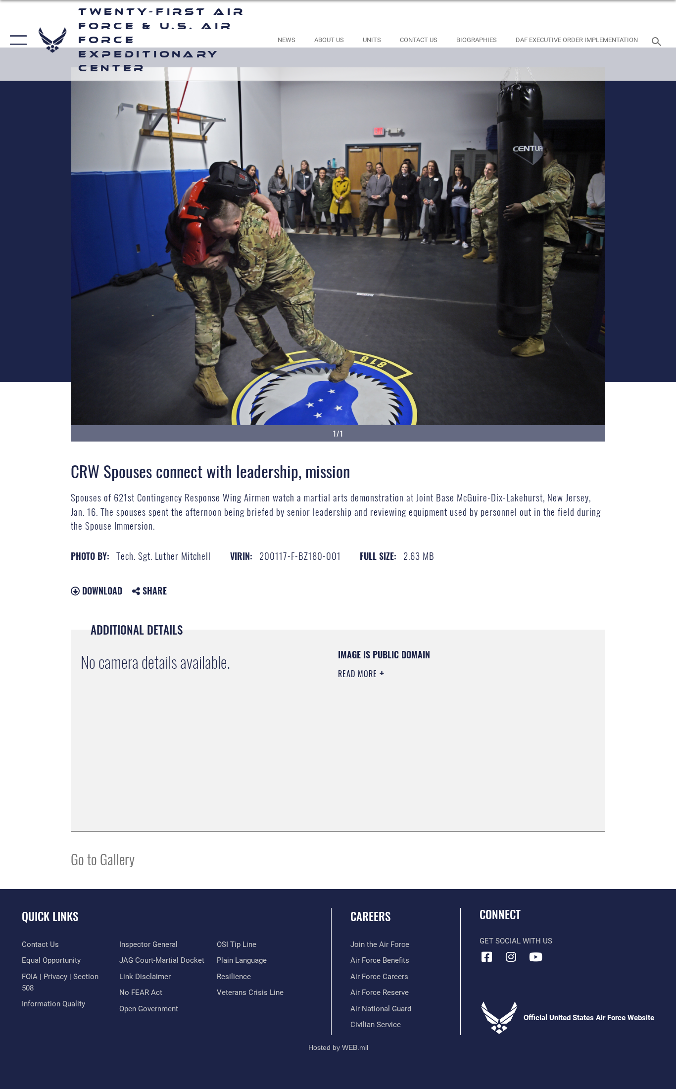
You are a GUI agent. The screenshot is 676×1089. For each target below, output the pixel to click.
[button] (16, 40)
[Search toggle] (658, 40)
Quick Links (50, 916)
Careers (370, 916)
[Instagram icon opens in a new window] (511, 956)
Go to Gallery (103, 858)
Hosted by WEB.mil (338, 1047)
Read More (359, 674)
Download (101, 590)
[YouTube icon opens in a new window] (535, 956)
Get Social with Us (516, 941)
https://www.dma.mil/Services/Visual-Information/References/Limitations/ (454, 750)
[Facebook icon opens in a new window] (487, 956)
